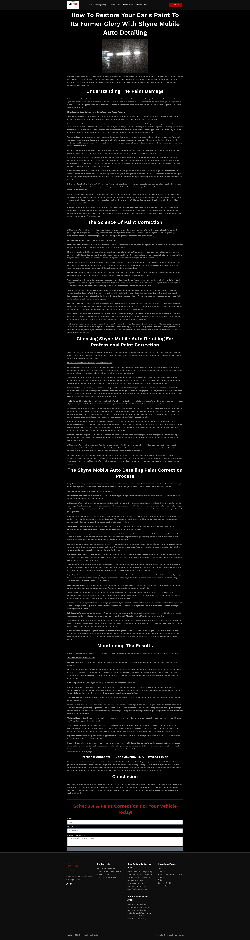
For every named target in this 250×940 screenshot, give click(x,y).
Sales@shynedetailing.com (106, 877)
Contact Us (162, 871)
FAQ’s (160, 880)
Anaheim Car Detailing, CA (136, 886)
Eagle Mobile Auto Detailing (136, 910)
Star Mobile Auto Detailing (136, 916)
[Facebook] (67, 884)
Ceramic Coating (116, 5)
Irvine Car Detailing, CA (135, 883)
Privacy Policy (163, 886)
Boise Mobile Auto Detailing (136, 904)
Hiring (145, 5)
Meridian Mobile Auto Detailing (138, 907)
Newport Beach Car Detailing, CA (138, 877)
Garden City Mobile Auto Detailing (139, 913)
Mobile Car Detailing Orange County (139, 872)
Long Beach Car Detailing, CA (137, 880)
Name (69, 819)
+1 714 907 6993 (103, 874)
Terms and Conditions (165, 883)
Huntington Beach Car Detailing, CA (139, 875)
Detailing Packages (101, 5)
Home (91, 5)
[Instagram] (71, 884)
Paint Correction (128, 5)
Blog (159, 868)
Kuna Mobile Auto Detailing (136, 919)
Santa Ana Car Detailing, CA (137, 889)
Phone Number (72, 827)
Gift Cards (138, 5)
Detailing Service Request (76, 835)
